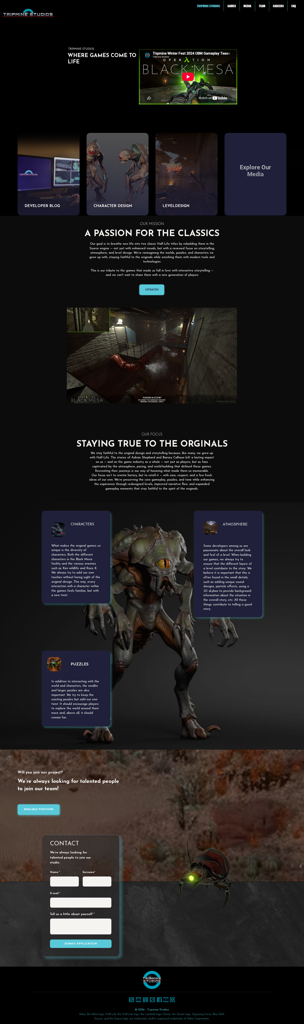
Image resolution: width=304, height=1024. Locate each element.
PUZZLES (79, 664)
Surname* (89, 872)
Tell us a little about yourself (71, 914)
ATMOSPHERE (235, 524)
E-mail (54, 893)
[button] (232, 6)
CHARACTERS (82, 524)
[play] (229, 408)
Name (54, 872)
